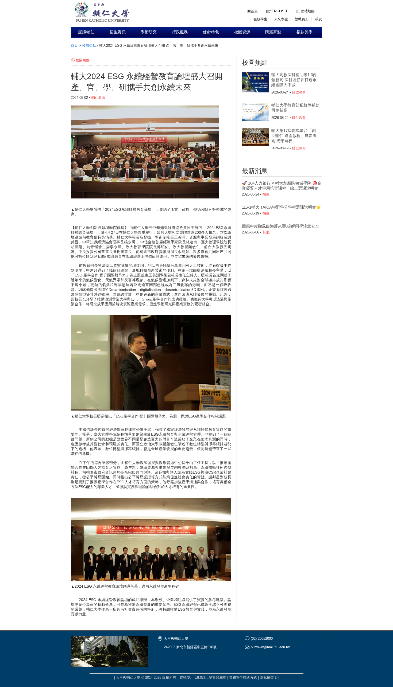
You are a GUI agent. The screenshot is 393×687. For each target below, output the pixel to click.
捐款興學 (304, 32)
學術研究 (149, 32)
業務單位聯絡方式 (243, 678)
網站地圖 (308, 11)
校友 (318, 19)
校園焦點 (89, 46)
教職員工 (302, 19)
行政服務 (180, 32)
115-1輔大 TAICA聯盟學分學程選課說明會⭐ (281, 207)
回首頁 (252, 11)
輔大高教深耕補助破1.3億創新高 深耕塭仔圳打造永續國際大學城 (294, 79)
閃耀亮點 (273, 32)
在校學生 (260, 19)
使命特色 (211, 32)
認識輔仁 (86, 32)
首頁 (74, 46)
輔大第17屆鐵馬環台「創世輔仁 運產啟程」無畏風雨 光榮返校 (294, 135)
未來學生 (281, 19)
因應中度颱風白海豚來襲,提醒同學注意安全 (280, 226)
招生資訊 (118, 32)
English (279, 11)
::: (297, 7)
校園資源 (242, 32)
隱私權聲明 (268, 678)
